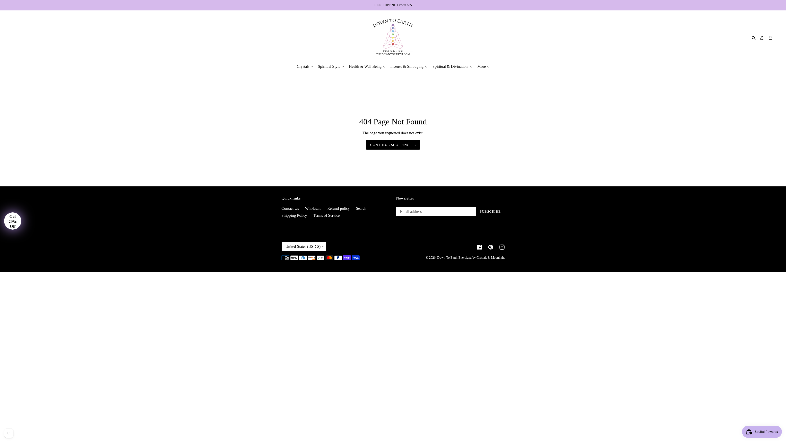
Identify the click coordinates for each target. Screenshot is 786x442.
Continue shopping (390, 145)
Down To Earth (447, 257)
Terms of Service (326, 215)
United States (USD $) (303, 246)
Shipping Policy (294, 215)
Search (361, 208)
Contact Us (290, 208)
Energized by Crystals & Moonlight (481, 257)
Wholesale (313, 208)
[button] (12, 221)
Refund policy (338, 208)
